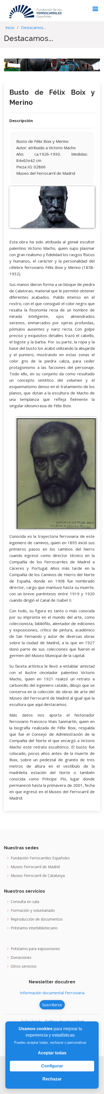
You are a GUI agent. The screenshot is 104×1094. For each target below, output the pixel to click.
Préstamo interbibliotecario (34, 928)
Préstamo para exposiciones (35, 949)
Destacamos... (33, 27)
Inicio (9, 27)
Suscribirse (52, 1004)
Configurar (52, 1066)
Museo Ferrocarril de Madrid (35, 867)
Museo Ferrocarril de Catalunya (38, 875)
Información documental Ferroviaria (52, 992)
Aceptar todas (52, 1053)
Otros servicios (24, 966)
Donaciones (21, 957)
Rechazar (52, 1079)
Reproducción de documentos (37, 919)
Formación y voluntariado (33, 910)
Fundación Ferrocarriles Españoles (40, 858)
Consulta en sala (25, 902)
